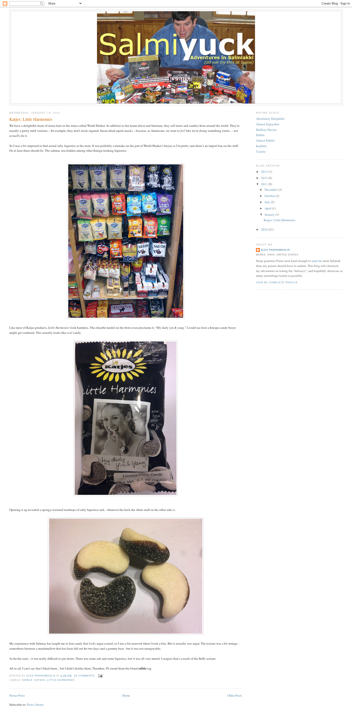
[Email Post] (100, 675)
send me (317, 261)
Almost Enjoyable (267, 124)
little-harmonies (60, 680)
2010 (264, 229)
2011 (264, 184)
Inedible (261, 146)
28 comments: (85, 675)
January (270, 214)
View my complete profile (277, 282)
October (270, 196)
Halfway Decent (266, 129)
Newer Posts (17, 695)
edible (27, 680)
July (268, 202)
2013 (264, 171)
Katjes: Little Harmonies (30, 119)
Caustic (261, 151)
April (268, 208)
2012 (264, 178)
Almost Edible (265, 140)
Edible (260, 135)
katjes (39, 680)
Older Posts (234, 695)
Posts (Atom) (35, 704)
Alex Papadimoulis (275, 249)
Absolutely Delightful (270, 118)
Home (126, 695)
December (271, 189)
